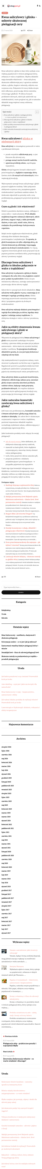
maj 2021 (5, 840)
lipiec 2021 (5, 832)
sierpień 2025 (6, 793)
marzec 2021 (6, 844)
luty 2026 (5, 770)
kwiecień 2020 (7, 867)
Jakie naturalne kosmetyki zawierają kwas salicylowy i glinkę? (21, 130)
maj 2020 (5, 863)
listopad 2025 (6, 782)
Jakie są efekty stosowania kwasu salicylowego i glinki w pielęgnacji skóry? (21, 126)
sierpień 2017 (6, 906)
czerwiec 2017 (7, 914)
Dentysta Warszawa (17, 966)
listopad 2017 (6, 894)
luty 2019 (5, 875)
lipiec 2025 (5, 797)
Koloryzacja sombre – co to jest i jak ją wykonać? (19, 642)
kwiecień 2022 (7, 824)
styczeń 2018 (6, 886)
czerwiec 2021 (7, 836)
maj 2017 (5, 918)
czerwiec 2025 (7, 801)
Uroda (5, 12)
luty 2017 (5, 929)
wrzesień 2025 (7, 790)
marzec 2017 (6, 925)
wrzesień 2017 (7, 902)
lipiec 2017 (5, 910)
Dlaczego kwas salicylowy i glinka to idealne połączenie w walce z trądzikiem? (18, 121)
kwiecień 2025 (7, 809)
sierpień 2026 (6, 747)
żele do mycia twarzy (13, 442)
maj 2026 (5, 759)
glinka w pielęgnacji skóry (17, 140)
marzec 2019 (6, 871)
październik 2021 (8, 828)
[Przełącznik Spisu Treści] (36, 112)
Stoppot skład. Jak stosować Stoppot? (19, 514)
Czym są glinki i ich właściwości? (17, 117)
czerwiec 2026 (7, 755)
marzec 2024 (6, 817)
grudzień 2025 (7, 778)
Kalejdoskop (6, 610)
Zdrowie (5, 618)
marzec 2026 (6, 766)
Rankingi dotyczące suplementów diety (20, 485)
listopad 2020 (6, 852)
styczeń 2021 (6, 848)
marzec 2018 (6, 879)
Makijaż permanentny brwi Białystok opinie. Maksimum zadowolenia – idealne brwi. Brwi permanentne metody (22, 499)
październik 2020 (8, 855)
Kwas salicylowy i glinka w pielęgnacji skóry (18, 115)
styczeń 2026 (6, 774)
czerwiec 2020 (7, 859)
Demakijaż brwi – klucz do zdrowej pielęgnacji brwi (20, 652)
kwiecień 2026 (7, 762)
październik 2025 (8, 786)
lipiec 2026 (5, 751)
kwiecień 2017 (7, 921)
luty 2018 (5, 883)
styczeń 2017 (6, 933)
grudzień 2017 (7, 890)
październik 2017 (8, 898)
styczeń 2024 (6, 821)
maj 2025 (5, 805)
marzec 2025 (6, 813)
